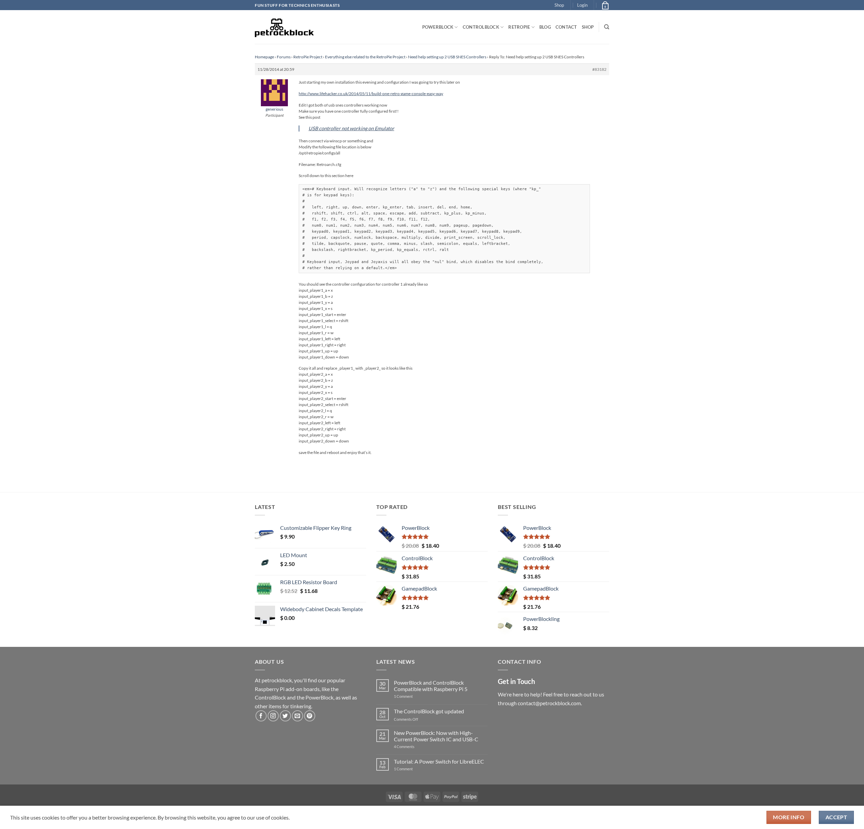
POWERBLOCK (438, 27)
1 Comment (414, 696)
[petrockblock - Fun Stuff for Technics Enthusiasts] (284, 27)
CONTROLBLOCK (481, 27)
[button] (582, 5)
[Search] (606, 27)
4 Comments (414, 746)
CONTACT (566, 27)
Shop (559, 5)
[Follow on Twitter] (285, 715)
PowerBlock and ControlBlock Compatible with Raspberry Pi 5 (430, 685)
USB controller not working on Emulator (351, 128)
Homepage (264, 56)
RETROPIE (519, 27)
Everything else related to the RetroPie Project (365, 56)
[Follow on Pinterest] (309, 715)
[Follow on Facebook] (261, 715)
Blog (545, 27)
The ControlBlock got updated (429, 711)
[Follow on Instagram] (273, 715)
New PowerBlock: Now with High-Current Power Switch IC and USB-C (436, 736)
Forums (284, 56)
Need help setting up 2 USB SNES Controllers (447, 56)
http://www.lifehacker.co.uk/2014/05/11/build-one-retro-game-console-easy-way (371, 93)
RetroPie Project (307, 56)
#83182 (599, 69)
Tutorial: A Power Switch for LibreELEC (439, 761)
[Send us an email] (297, 715)
